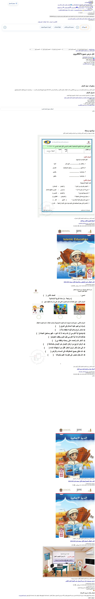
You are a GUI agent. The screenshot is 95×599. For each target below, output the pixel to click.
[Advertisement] (55, 40)
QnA (48, 21)
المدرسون (92, 18)
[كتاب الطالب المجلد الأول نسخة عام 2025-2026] (75, 537)
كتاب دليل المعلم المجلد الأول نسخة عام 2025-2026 (81, 481)
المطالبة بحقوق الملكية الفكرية (47, 109)
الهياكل (44, 21)
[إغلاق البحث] (78, 12)
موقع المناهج (91, 49)
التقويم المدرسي (71, 18)
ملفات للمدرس (78, 18)
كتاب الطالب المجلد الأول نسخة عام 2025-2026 (82, 541)
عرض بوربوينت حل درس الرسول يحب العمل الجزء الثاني (80, 581)
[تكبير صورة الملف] (88, 63)
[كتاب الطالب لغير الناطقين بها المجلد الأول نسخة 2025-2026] (75, 278)
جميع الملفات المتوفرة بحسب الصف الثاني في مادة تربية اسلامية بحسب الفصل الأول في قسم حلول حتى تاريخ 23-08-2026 (72, 16)
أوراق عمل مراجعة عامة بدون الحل (85, 369)
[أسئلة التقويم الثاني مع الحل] (66, 217)
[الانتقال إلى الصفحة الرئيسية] (91, 2)
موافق (93, 597)
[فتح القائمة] (93, 5)
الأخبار (88, 18)
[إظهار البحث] (93, 11)
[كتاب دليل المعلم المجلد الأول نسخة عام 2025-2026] (75, 477)
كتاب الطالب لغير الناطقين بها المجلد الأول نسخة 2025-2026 (79, 282)
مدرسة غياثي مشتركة (83, 371)
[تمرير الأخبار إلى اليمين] (77, 27)
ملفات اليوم (84, 18)
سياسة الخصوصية (23, 595)
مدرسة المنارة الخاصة (83, 223)
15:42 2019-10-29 (86, 57)
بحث (81, 12)
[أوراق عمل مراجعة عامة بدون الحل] (61, 365)
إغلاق (89, 597)
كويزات (51, 21)
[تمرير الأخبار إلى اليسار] (5, 27)
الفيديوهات (40, 21)
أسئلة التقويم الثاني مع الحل (87, 220)
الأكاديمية (55, 21)
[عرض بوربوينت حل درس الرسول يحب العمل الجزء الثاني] (68, 577)
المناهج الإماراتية (91, 14)
